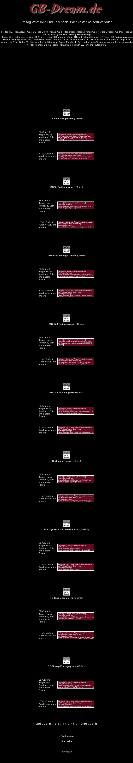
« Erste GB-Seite (42, 723)
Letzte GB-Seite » (90, 723)
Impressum (66, 751)
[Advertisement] (66, 79)
